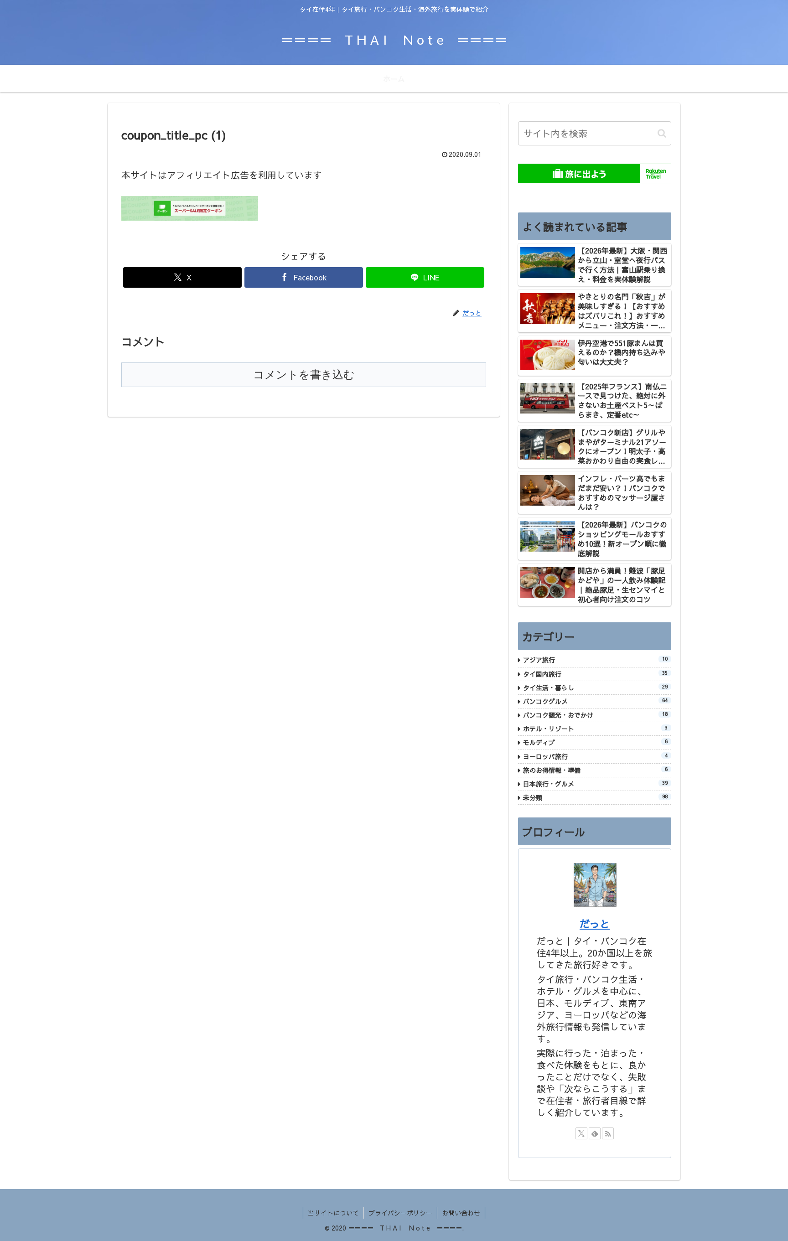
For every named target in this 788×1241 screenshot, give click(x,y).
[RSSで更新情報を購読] (608, 1133)
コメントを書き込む (304, 374)
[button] (662, 133)
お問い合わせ (461, 1212)
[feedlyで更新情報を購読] (595, 1133)
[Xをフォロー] (581, 1133)
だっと (595, 924)
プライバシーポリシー (400, 1212)
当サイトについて (333, 1212)
